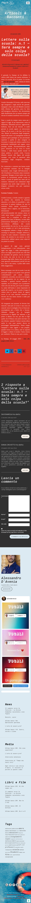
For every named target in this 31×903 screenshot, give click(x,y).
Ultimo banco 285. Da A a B (15, 811)
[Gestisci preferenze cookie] (28, 900)
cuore (17, 830)
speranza (7, 852)
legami (7, 839)
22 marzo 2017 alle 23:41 (9, 448)
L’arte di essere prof (13, 726)
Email (3, 519)
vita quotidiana (15, 854)
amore (21, 828)
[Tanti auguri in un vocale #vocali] (15, 616)
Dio (24, 830)
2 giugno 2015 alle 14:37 (9, 418)
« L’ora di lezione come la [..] (6, 365)
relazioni (8, 850)
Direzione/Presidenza (9, 66)
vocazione (9, 857)
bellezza (13, 830)
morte (15, 843)
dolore (7, 832)
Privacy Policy (8, 898)
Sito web (3, 524)
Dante (21, 830)
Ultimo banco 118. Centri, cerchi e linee (15, 730)
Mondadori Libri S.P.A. (13, 894)
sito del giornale (9, 82)
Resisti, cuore (10, 717)
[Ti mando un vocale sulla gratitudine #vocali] (15, 643)
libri (14, 841)
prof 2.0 (20, 845)
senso (22, 850)
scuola (15, 849)
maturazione (20, 841)
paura (11, 845)
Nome (3, 514)
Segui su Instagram (21, 686)
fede (6, 834)
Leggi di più (7, 589)
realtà (21, 847)
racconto (17, 847)
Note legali (20, 896)
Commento (4, 497)
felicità (11, 834)
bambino (7, 830)
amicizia (15, 828)
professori (10, 847)
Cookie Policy (17, 898)
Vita (7, 854)
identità (7, 836)
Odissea (23, 843)
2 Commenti (16, 60)
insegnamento (16, 837)
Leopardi (13, 839)
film (15, 834)
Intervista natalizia (13, 757)
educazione (13, 833)
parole (7, 845)
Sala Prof (25, 66)
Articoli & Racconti (15, 15)
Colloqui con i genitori (21, 64)
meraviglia (9, 843)
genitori (23, 834)
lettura (8, 841)
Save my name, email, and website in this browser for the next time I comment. (14, 531)
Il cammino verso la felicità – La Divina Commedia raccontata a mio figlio (15, 710)
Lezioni (19, 66)
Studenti (15, 68)
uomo (24, 852)
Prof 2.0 (7, 3)
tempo (20, 852)
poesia (15, 845)
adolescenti (8, 828)
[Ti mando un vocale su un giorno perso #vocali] (15, 670)
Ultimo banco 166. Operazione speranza (12, 721)
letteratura (19, 839)
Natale (19, 843)
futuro (18, 834)
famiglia (20, 832)
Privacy (25, 898)
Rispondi (25, 436)
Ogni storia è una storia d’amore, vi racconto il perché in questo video (14, 767)
